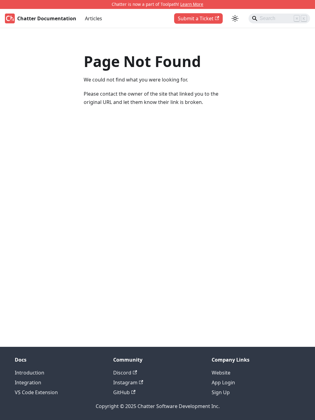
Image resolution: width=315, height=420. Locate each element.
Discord (122, 372)
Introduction (29, 372)
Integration (28, 382)
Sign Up (221, 392)
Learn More (191, 4)
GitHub (121, 392)
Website (221, 372)
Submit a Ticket (195, 18)
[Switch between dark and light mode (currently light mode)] (235, 18)
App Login (223, 382)
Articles (93, 18)
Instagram (125, 382)
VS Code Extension (36, 392)
